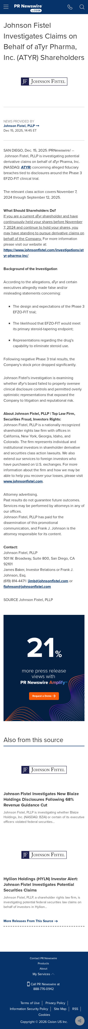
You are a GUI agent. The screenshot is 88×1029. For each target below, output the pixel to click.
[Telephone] (70, 7)
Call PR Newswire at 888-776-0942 (45, 986)
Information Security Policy (29, 1008)
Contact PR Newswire (43, 958)
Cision (52, 1021)
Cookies (44, 1014)
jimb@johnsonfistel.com (48, 581)
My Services (42, 974)
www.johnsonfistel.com (23, 481)
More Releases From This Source (28, 921)
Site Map (60, 1008)
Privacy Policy (55, 1003)
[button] (44, 81)
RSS (75, 1008)
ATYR (25, 167)
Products (43, 963)
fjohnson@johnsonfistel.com (27, 586)
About (43, 968)
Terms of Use (30, 1003)
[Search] (82, 7)
